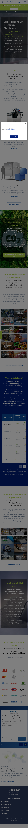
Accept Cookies (14, 136)
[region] (14, 131)
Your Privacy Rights (13, 132)
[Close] (25, 123)
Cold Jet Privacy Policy (11, 129)
